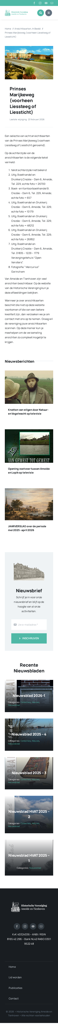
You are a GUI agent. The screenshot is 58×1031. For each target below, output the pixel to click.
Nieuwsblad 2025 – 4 (29, 734)
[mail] (52, 3)
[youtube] (46, 3)
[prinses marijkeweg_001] (29, 47)
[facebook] (34, 3)
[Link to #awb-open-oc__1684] (48, 12)
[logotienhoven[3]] (29, 902)
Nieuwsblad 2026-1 (29, 695)
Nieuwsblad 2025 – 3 (29, 772)
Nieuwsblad (14, 705)
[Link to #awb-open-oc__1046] (40, 12)
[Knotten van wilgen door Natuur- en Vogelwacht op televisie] (29, 372)
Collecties (26, 702)
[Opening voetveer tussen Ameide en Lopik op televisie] (29, 431)
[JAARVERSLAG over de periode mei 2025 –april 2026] (29, 490)
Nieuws (35, 702)
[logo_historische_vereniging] (16, 10)
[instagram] (40, 3)
